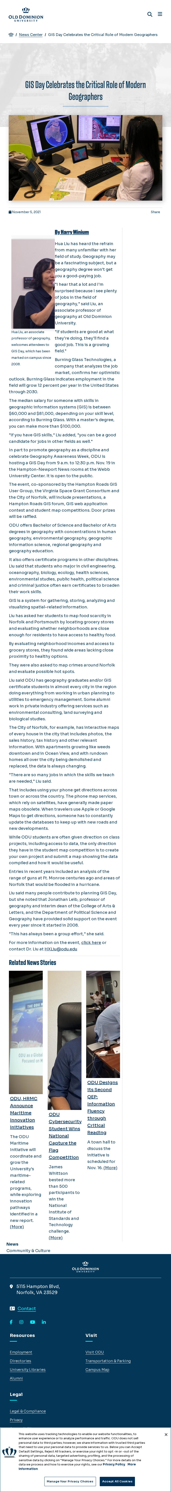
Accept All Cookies (117, 1481)
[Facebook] (11, 1322)
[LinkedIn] (44, 1322)
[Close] (166, 1434)
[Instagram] (21, 1322)
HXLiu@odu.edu (61, 949)
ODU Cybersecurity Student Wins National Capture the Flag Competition (65, 1136)
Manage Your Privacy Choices (70, 1481)
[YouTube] (32, 1322)
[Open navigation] (160, 14)
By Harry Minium (72, 232)
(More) (17, 1226)
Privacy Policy (114, 1464)
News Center (31, 34)
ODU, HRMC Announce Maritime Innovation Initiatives (23, 1113)
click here (91, 942)
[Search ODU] (149, 14)
